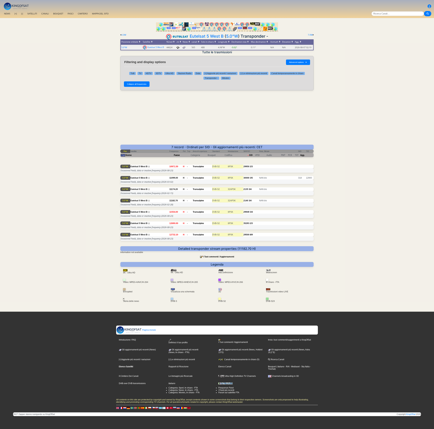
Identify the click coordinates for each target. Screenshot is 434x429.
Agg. (302, 155)
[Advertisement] (217, 119)
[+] (16, 14)
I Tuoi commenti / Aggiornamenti (218, 257)
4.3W (123, 35)
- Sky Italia (305, 366)
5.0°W (232, 36)
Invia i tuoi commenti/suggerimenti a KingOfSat (289, 340)
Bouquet (272, 366)
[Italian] (146, 408)
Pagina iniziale (149, 330)
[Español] (142, 408)
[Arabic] (167, 408)
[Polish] (149, 408)
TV (140, 73)
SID (251, 155)
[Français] (121, 408)
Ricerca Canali (277, 359)
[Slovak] (156, 408)
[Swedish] (131, 408)
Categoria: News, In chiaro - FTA (183, 390)
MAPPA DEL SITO (100, 14)
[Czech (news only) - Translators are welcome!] (153, 408)
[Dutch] (124, 408)
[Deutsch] (128, 408)
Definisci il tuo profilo (178, 342)
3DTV (158, 73)
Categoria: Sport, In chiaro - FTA (183, 388)
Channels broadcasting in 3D (285, 376)
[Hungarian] (185, 408)
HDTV (148, 73)
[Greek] (160, 408)
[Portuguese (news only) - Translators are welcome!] (139, 408)
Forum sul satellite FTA (228, 392)
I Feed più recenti (226, 390)
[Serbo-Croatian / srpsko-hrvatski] (178, 408)
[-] (22, 14)
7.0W (310, 35)
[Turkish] (171, 408)
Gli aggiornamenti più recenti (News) (139, 349)
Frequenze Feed (226, 388)
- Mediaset (294, 366)
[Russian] (174, 408)
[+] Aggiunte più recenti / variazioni (220, 73)
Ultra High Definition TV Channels (240, 376)
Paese (177, 155)
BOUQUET (58, 14)
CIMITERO (83, 14)
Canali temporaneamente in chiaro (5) (241, 359)
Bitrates (225, 78)
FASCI (70, 14)
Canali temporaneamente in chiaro (287, 73)
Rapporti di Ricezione (179, 366)
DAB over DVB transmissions (132, 383)
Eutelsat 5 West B (207, 36)
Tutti (132, 73)
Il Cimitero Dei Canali (129, 376)
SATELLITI (32, 14)
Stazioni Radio (184, 73)
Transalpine (198, 166)
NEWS (7, 14)
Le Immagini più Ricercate (181, 376)
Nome (128, 155)
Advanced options (298, 62)
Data (198, 73)
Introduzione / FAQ (127, 340)
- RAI (286, 366)
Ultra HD (169, 73)
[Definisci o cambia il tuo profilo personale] (429, 6)
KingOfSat (411, 414)
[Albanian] (188, 408)
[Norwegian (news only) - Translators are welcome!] (135, 408)
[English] (117, 408)
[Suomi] (163, 408)
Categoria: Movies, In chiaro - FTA (184, 392)
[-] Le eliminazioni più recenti (254, 73)
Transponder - (211, 78)
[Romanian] (181, 408)
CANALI (45, 14)
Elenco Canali (224, 366)
